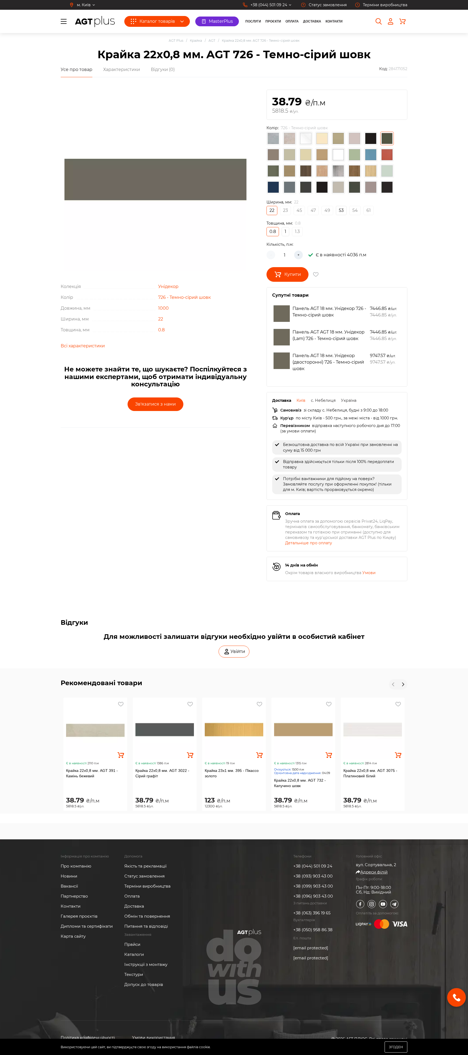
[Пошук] (379, 21)
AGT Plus (176, 40)
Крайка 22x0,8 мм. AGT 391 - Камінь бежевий (92, 773)
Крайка (196, 40)
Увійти (237, 651)
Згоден (396, 1047)
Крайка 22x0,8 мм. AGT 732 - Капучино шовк (300, 783)
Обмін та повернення (147, 916)
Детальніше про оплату (308, 543)
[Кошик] (402, 21)
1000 (163, 308)
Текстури (133, 974)
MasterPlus (221, 21)
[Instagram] (371, 904)
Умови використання (153, 1037)
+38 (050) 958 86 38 (313, 929)
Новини (69, 876)
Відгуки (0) (163, 69)
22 (160, 319)
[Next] (402, 684)
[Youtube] (383, 904)
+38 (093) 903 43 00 (313, 876)
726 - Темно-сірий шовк (184, 297)
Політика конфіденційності (88, 1037)
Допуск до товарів (143, 984)
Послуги (253, 21)
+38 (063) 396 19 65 (311, 913)
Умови (369, 572)
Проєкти (273, 21)
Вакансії (69, 886)
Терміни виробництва (147, 886)
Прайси (132, 944)
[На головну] (95, 21)
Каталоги (134, 954)
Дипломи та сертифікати (87, 926)
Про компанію (76, 866)
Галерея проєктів (79, 916)
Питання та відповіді (146, 926)
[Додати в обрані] (120, 704)
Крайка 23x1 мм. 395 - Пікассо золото (232, 773)
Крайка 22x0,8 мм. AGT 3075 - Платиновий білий (370, 773)
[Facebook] (360, 904)
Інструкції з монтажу (145, 964)
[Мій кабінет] (390, 21)
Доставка (312, 21)
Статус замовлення (144, 876)
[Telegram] (394, 904)
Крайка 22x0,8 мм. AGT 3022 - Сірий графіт (162, 773)
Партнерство (74, 896)
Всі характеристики (83, 345)
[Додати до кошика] (120, 755)
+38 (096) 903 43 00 (313, 896)
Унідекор (168, 286)
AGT (212, 40)
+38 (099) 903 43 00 (313, 886)
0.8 (161, 329)
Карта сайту (73, 936)
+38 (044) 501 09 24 (312, 866)
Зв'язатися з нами (155, 404)
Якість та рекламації (145, 866)
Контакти (334, 21)
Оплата (292, 21)
